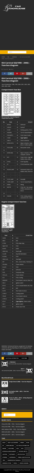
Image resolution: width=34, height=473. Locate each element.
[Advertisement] (17, 32)
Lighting (4, 454)
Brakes (22, 442)
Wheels (15, 463)
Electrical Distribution (12, 358)
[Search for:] (17, 52)
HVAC (17, 448)
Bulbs (27, 442)
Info (22, 448)
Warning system (6, 463)
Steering (4, 457)
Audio (4, 442)
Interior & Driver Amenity (9, 451)
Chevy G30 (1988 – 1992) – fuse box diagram (13, 424)
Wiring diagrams (24, 463)
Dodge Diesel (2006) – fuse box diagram (20, 381)
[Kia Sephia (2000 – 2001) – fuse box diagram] (5, 392)
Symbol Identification (24, 457)
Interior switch (23, 451)
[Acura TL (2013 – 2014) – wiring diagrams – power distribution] (5, 400)
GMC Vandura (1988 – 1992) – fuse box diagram (14, 429)
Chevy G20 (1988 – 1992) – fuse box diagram (13, 426)
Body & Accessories (13, 442)
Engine (4, 448)
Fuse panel (24, 358)
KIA (8, 57)
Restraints (12, 454)
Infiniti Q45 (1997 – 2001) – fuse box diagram (13, 434)
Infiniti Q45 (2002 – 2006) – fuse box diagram (13, 432)
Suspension (12, 457)
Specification (21, 454)
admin (11, 69)
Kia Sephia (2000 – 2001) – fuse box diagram (19, 392)
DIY (3, 445)
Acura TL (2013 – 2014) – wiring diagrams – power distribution (20, 398)
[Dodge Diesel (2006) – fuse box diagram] (5, 384)
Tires (3, 460)
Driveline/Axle (10, 445)
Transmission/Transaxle (14, 460)
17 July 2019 (5, 69)
